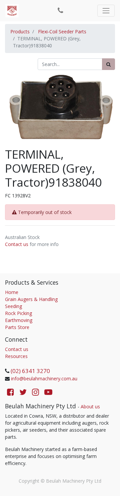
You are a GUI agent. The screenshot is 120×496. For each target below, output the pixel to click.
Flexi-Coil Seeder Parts (62, 31)
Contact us (16, 244)
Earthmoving (18, 320)
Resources (16, 356)
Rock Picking (18, 313)
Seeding (13, 306)
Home (11, 292)
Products (20, 31)
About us (90, 406)
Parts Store (17, 327)
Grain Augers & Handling (31, 299)
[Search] (108, 64)
